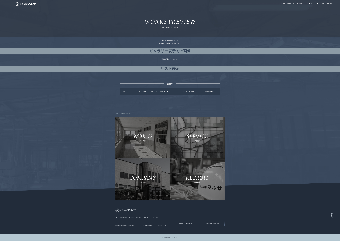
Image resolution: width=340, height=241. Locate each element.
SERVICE (290, 4)
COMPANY (319, 4)
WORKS (300, 4)
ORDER (329, 4)
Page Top (332, 217)
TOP (283, 4)
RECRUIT (309, 4)
